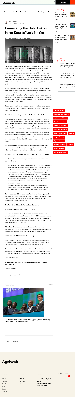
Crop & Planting (58, 137)
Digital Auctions (59, 148)
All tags (71, 144)
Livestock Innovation (60, 152)
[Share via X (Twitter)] (10, 275)
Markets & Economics (60, 125)
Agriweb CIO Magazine (44, 383)
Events (39, 381)
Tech (3, 386)
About (4, 389)
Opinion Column (59, 140)
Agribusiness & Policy (60, 118)
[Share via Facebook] (6, 275)
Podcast (4, 381)
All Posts (6, 12)
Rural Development (19, 12)
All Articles (5, 378)
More (49, 12)
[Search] (55, 2)
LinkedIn (22, 378)
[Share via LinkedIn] (15, 275)
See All (50, 284)
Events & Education (60, 121)
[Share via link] (19, 275)
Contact (4, 391)
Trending (4, 384)
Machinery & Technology (61, 114)
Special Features (11, 268)
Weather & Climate (59, 144)
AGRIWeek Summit (42, 385)
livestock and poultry (37, 12)
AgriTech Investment (60, 129)
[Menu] (72, 2)
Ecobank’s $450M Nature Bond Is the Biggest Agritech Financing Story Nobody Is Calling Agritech (27, 320)
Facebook (23, 381)
